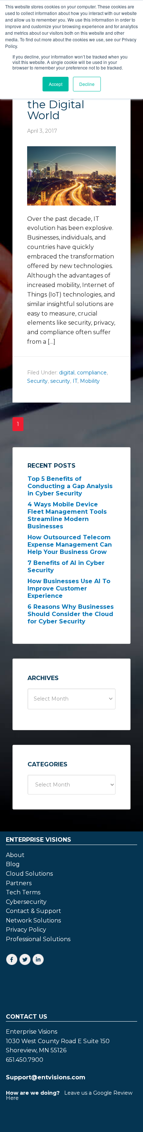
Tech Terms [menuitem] (23, 892)
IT (75, 381)
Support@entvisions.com (45, 1077)
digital (66, 372)
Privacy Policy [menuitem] (26, 930)
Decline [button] (87, 84)
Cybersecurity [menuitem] (26, 902)
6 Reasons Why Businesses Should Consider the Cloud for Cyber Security (70, 614)
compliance (92, 372)
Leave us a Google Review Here (69, 1095)
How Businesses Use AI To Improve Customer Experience (68, 588)
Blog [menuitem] (13, 864)
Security (37, 381)
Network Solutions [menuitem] (33, 920)
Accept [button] (55, 84)
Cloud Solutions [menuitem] (29, 874)
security (60, 381)
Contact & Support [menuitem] (33, 911)
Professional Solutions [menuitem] (38, 939)
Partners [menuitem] (19, 883)
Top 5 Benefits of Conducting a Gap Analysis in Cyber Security (70, 486)
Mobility (90, 381)
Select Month (51, 698)
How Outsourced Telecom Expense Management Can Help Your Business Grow (69, 544)
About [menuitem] (15, 855)
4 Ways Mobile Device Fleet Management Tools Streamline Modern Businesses (67, 515)
